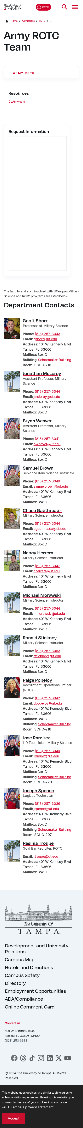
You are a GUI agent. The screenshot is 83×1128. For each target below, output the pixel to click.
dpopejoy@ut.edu (48, 703)
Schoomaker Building (54, 360)
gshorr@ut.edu (45, 339)
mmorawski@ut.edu (49, 614)
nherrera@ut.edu (47, 571)
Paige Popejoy (37, 680)
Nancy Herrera (38, 552)
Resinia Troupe (38, 843)
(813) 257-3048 (47, 481)
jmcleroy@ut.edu (47, 397)
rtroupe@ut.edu (46, 856)
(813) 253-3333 (16, 1040)
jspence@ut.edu (46, 809)
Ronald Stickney (40, 637)
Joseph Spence (38, 790)
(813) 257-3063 (47, 651)
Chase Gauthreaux (42, 510)
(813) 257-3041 (47, 439)
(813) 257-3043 (47, 334)
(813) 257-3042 (47, 698)
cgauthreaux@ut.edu (50, 529)
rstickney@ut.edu (47, 656)
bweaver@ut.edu (47, 444)
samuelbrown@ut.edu (51, 486)
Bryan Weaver (37, 420)
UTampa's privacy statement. (31, 1107)
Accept (13, 1118)
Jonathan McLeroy (42, 373)
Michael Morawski (42, 595)
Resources (18, 93)
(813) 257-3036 (47, 804)
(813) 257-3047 (47, 566)
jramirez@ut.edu (46, 756)
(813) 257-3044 (47, 391)
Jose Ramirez (36, 737)
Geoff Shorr (35, 320)
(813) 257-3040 (47, 751)
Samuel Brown (38, 468)
